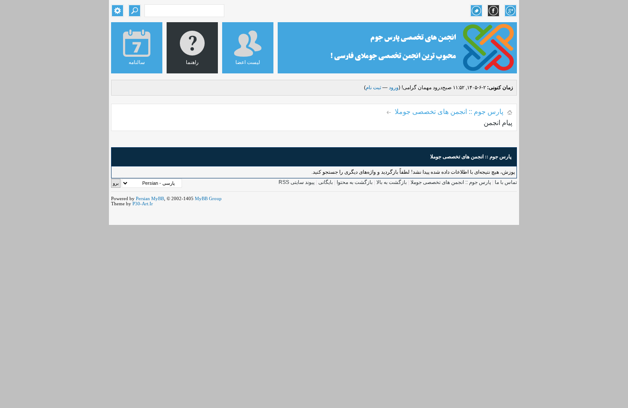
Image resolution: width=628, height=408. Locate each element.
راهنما (192, 62)
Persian (143, 198)
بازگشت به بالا (391, 182)
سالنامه (137, 62)
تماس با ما (506, 182)
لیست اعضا (247, 62)
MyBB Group (208, 198)
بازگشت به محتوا (354, 182)
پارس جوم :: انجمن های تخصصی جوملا (449, 111)
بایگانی (325, 182)
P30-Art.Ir (142, 203)
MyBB (157, 198)
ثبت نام (373, 87)
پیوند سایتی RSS (296, 182)
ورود (394, 87)
